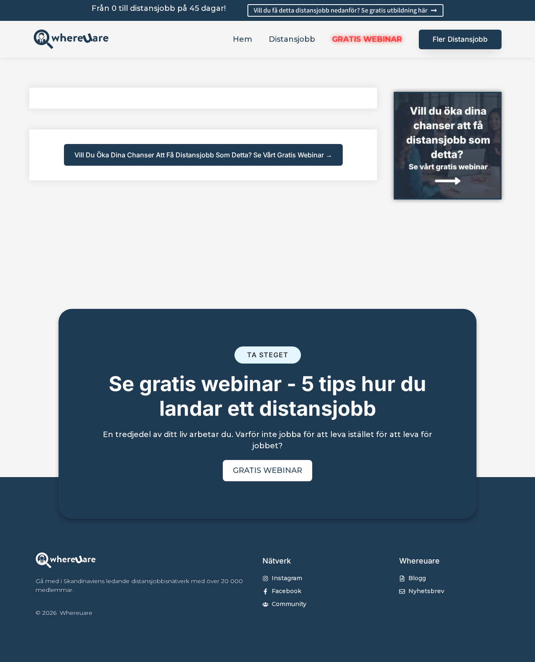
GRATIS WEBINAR (367, 39)
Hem (242, 39)
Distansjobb (292, 39)
